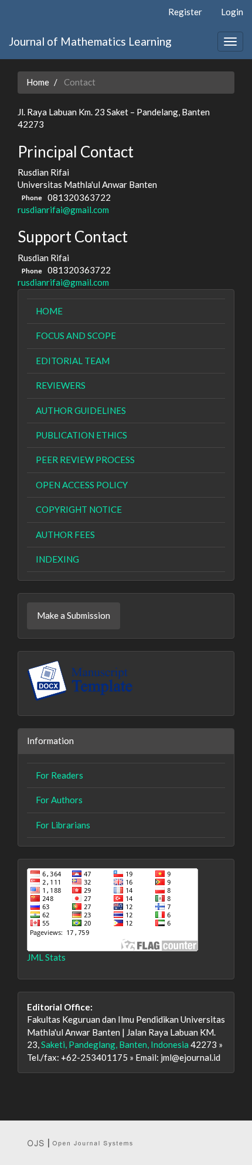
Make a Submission (73, 615)
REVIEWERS (61, 385)
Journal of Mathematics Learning (90, 41)
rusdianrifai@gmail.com (63, 209)
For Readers (59, 775)
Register (185, 11)
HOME (49, 311)
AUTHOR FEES (65, 534)
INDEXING (57, 559)
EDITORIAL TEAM (73, 360)
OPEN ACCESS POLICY (82, 484)
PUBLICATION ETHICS (81, 435)
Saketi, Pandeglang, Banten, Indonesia (115, 1044)
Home (37, 82)
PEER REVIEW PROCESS (85, 459)
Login (232, 11)
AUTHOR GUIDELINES (81, 410)
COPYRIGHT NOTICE (79, 509)
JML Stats (46, 957)
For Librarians (63, 825)
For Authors (59, 799)
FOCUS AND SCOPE (76, 335)
